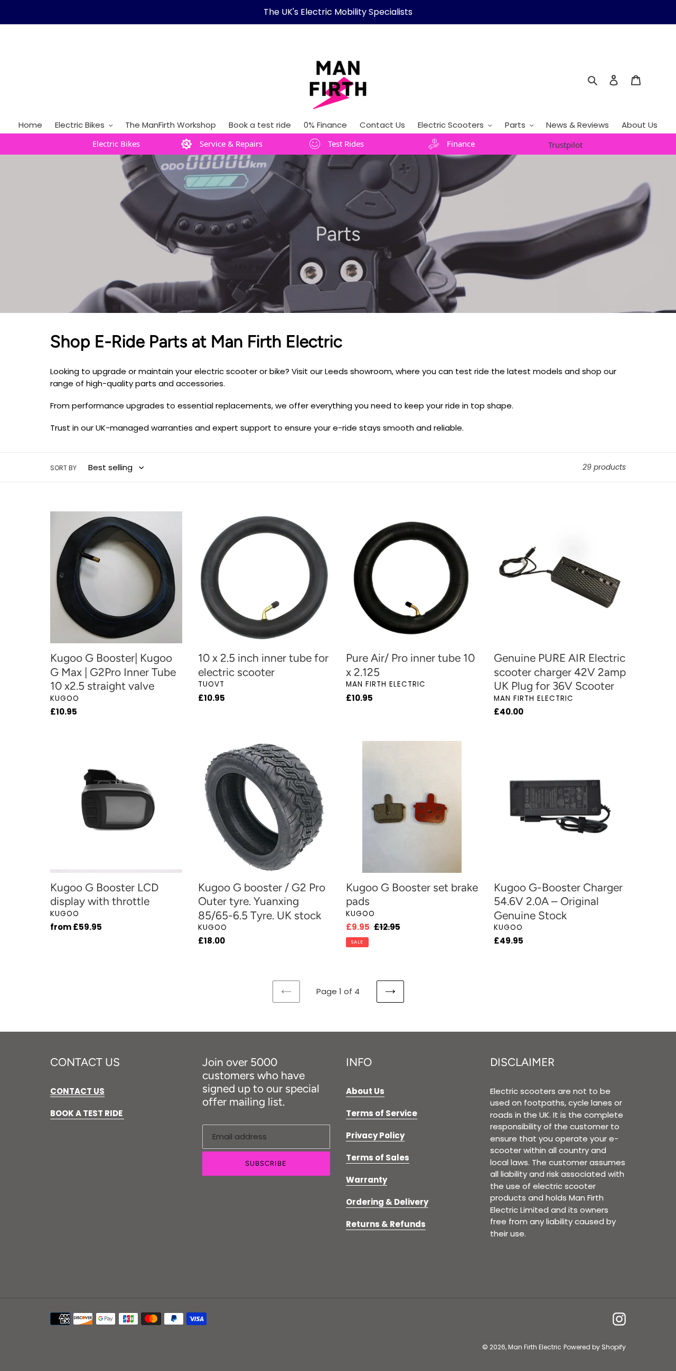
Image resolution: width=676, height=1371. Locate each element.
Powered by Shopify (595, 1347)
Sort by (63, 467)
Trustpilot (565, 144)
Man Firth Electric (534, 1347)
